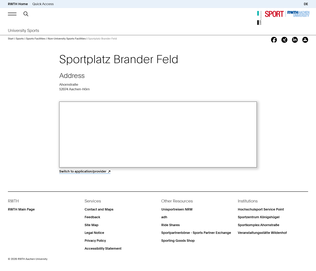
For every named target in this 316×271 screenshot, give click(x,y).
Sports (20, 38)
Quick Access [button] (43, 4)
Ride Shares (170, 225)
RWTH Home (18, 4)
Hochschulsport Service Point (261, 209)
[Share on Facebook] (274, 40)
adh (164, 217)
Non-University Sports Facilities (67, 38)
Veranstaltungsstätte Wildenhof (262, 233)
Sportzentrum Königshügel (258, 217)
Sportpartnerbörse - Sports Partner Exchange (196, 233)
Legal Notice (94, 233)
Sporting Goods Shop (178, 241)
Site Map (91, 225)
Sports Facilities (35, 38)
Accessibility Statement (103, 248)
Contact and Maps (99, 209)
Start (10, 38)
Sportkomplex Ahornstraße (258, 225)
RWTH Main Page (21, 209)
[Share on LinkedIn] (295, 40)
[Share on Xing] (284, 40)
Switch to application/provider (82, 171)
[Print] (305, 40)
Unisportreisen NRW (177, 209)
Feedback (92, 217)
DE (306, 4)
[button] (12, 14)
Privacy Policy (95, 241)
